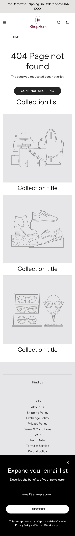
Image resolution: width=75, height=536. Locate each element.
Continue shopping (37, 91)
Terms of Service (44, 525)
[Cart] (67, 22)
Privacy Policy (22, 525)
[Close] (67, 462)
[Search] (58, 22)
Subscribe (37, 509)
